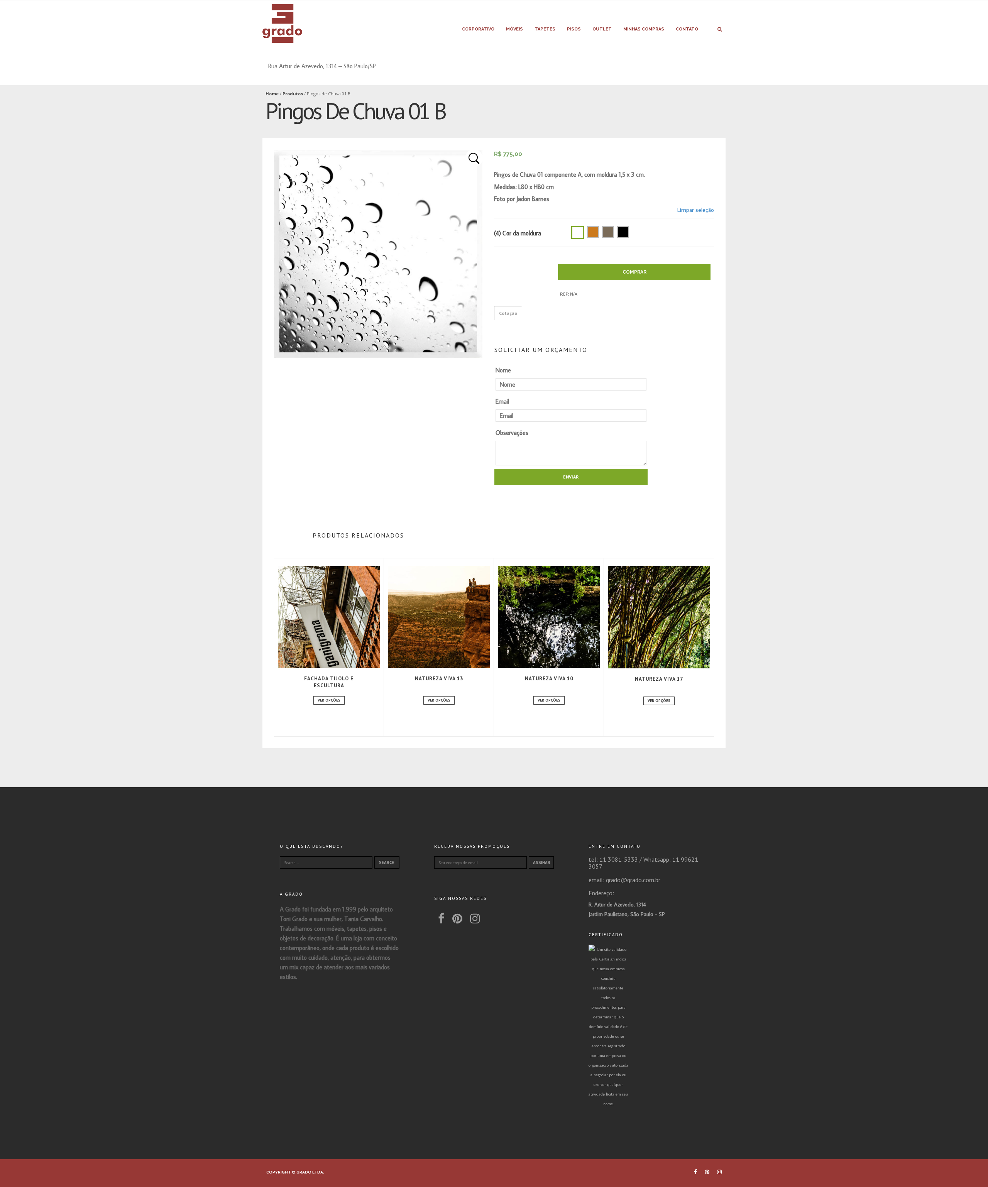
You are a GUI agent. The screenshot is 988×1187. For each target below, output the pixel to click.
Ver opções (329, 700)
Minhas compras (643, 29)
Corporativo (478, 29)
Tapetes (545, 29)
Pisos (574, 29)
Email (502, 401)
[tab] (508, 313)
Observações (512, 432)
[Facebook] (441, 918)
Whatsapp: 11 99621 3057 (643, 863)
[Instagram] (475, 918)
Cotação (508, 313)
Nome (503, 370)
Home (272, 93)
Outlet (602, 29)
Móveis (514, 29)
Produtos (293, 93)
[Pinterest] (457, 918)
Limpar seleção (695, 209)
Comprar (634, 272)
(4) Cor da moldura (517, 233)
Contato (687, 29)
